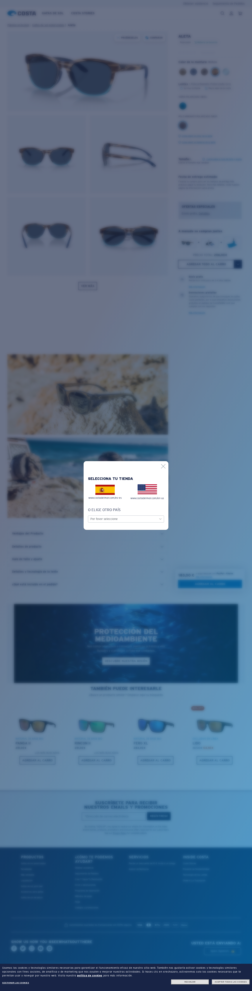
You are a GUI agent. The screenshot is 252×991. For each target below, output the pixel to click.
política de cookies (89, 975)
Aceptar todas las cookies (231, 982)
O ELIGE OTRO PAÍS (104, 510)
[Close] (163, 466)
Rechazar (190, 982)
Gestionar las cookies (15, 983)
